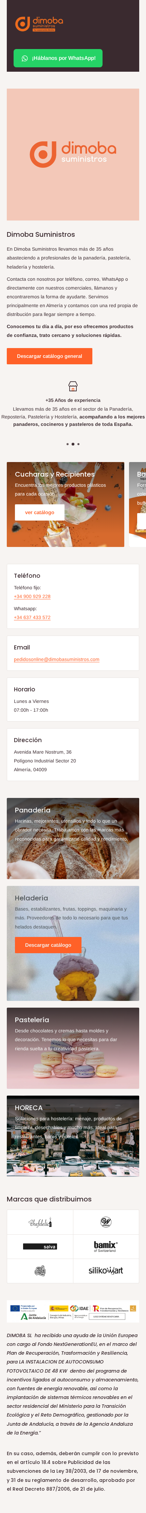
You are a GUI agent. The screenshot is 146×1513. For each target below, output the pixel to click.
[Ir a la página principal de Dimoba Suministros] (39, 24)
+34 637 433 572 (32, 617)
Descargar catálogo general (49, 356)
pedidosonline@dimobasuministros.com (56, 659)
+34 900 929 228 (32, 596)
